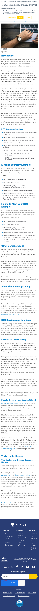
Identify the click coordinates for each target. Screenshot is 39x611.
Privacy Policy (7, 593)
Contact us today (6, 502)
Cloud (7, 538)
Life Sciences (22, 545)
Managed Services (8, 542)
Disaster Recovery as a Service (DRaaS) (13, 403)
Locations (34, 534)
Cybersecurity (9, 536)
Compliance (9, 545)
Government (22, 538)
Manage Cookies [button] (12, 17)
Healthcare (21, 540)
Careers (33, 546)
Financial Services (21, 534)
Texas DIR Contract (9, 596)
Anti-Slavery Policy (24, 596)
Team (32, 536)
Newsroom (34, 541)
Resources (34, 538)
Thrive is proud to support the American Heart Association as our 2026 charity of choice (25, 559)
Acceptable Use (20, 593)
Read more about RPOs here (10, 315)
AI (5, 534)
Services (6, 531)
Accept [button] (20, 17)
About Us (32, 531)
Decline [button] (28, 17)
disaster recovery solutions (23, 475)
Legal (19, 543)
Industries (19, 531)
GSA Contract (32, 593)
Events (33, 543)
